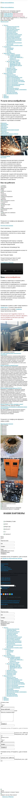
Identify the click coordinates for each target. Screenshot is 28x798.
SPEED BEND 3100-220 (16, 65)
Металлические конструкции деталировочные (14, 40)
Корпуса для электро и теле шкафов (16, 81)
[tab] (14, 354)
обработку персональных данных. (11, 730)
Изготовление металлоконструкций (10, 129)
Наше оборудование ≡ (9, 53)
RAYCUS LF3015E (14, 60)
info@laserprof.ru (8, 16)
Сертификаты (10, 48)
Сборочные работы (5, 567)
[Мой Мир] (12, 594)
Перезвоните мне (5, 587)
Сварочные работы (11, 28)
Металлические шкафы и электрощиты (17, 89)
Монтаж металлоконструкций (14, 34)
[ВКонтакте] (1, 594)
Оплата (8, 50)
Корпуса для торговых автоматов (15, 80)
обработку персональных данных (12, 558)
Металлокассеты (11, 90)
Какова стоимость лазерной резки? (9, 365)
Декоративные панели (12, 76)
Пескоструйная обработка (13, 37)
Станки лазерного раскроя (13, 54)
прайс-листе (4, 307)
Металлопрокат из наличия (13, 36)
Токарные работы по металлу (14, 38)
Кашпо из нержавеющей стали (14, 77)
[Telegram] (6, 594)
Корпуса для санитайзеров (13, 78)
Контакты (6, 97)
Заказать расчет (4, 21)
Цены (5, 94)
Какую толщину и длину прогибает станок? (12, 404)
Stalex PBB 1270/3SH (15, 62)
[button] (3, 157)
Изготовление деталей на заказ (14, 45)
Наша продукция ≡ (8, 73)
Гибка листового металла (13, 29)
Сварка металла (5, 132)
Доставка (9, 52)
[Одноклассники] (3, 594)
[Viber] (8, 594)
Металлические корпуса (13, 88)
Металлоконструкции (12, 33)
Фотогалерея (10, 49)
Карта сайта (4, 604)
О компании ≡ (7, 46)
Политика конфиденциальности (10, 601)
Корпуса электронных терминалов (15, 84)
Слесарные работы (11, 32)
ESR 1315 (12, 66)
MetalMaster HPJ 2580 (15, 64)
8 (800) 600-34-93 (8, 15)
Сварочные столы (11, 72)
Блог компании (4, 570)
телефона (19, 309)
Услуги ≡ (6, 25)
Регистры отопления (12, 92)
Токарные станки (11, 68)
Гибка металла (4, 127)
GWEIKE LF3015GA (15, 56)
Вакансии (6, 96)
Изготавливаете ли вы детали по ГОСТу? (11, 388)
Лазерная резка (4, 124)
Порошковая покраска (12, 30)
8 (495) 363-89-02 (8, 13)
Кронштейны (10, 86)
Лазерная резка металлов (13, 26)
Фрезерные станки (11, 70)
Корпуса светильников (12, 82)
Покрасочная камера (12, 69)
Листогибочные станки (13, 61)
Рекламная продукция (12, 93)
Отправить (3, 553)
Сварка (2, 565)
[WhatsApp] (10, 594)
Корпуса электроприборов (13, 85)
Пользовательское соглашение (10, 602)
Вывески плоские (11, 74)
